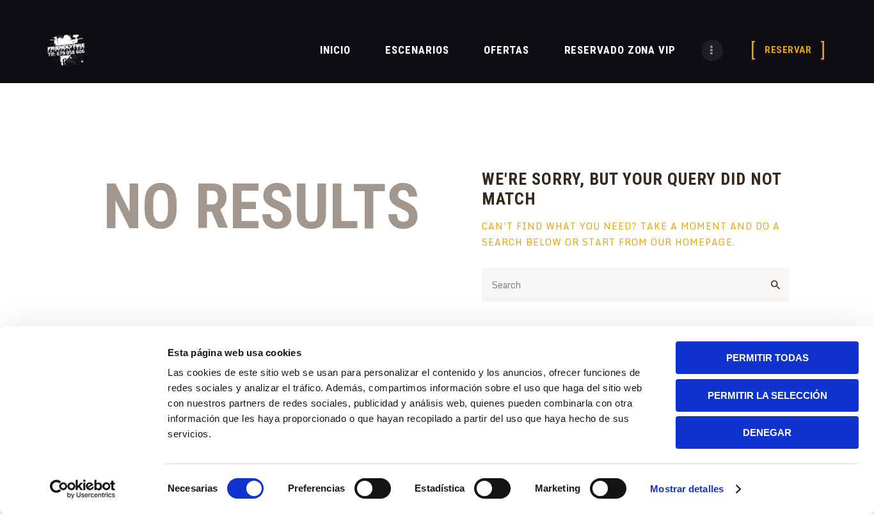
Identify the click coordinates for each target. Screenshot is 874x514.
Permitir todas (767, 357)
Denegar (767, 432)
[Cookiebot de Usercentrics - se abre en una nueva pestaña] (83, 489)
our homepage (692, 242)
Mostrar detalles (687, 488)
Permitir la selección (767, 395)
